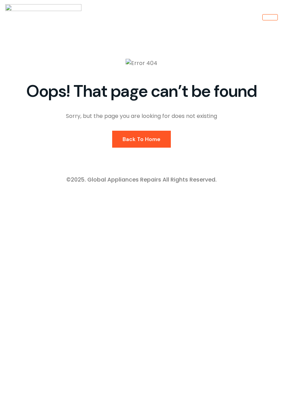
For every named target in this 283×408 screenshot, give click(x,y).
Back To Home (141, 139)
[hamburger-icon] (270, 17)
